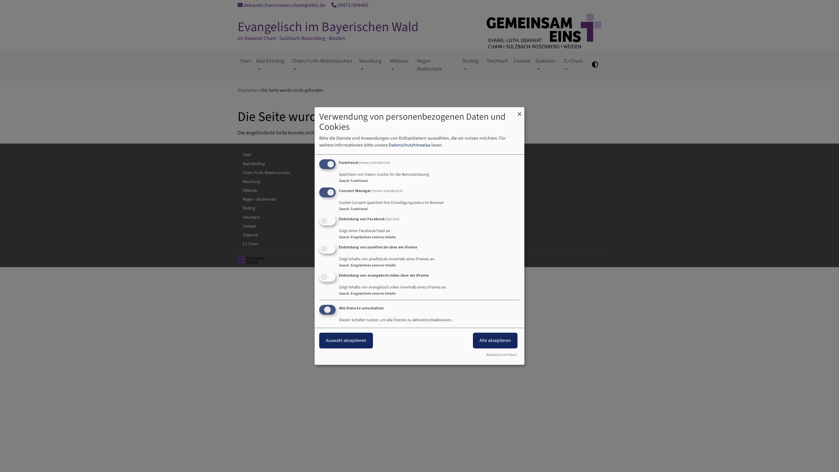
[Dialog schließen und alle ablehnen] (519, 111)
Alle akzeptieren (495, 340)
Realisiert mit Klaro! (501, 354)
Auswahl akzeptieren (346, 340)
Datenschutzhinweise (409, 145)
